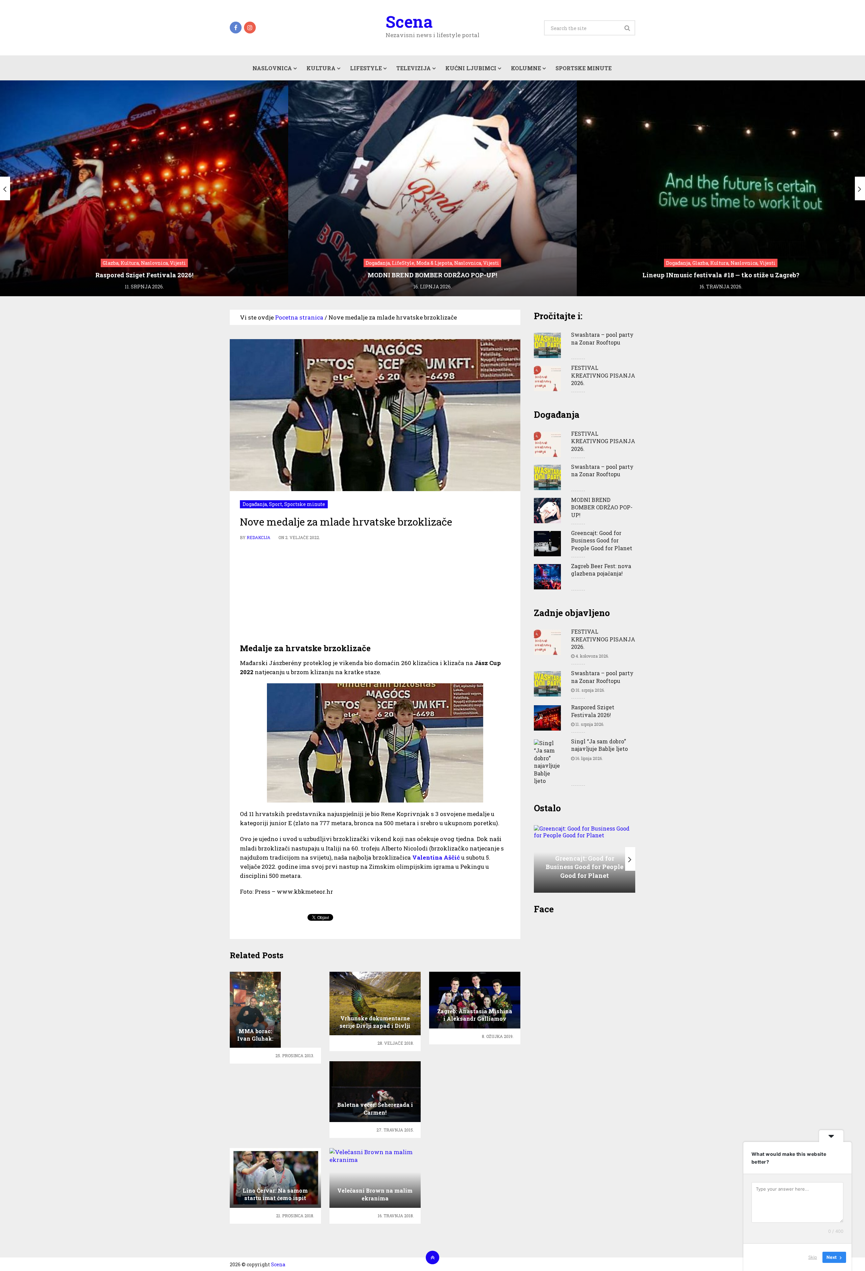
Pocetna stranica (299, 317)
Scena (409, 22)
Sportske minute (583, 68)
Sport (275, 504)
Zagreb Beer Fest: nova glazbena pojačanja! (601, 569)
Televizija (413, 68)
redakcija (258, 537)
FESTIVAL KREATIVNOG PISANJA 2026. (603, 375)
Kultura (321, 68)
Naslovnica (272, 68)
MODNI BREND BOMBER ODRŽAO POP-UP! (602, 507)
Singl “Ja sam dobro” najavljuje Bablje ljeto (599, 745)
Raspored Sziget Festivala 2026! (592, 711)
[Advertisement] (375, 592)
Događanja (255, 504)
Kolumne (526, 68)
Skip (812, 1257)
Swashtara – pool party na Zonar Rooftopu (602, 338)
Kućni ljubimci (470, 68)
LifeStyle (366, 68)
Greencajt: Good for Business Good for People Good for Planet (601, 540)
